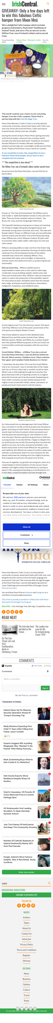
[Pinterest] (33, 906)
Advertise (26, 939)
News (26, 973)
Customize (25, 535)
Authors (26, 917)
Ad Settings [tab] (33, 485)
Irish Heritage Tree (19, 606)
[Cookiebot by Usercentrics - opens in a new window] (39, 477)
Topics (26, 923)
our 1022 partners (18, 497)
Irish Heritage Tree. (29, 119)
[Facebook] (19, 906)
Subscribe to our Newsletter (26, 895)
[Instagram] (28, 906)
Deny (26, 543)
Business (26, 979)
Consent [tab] (7, 485)
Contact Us (27, 933)
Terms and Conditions (26, 950)
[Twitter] (24, 906)
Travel (26, 995)
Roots (26, 1000)
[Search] (48, 3)
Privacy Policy (26, 944)
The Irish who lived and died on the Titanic (26, 629)
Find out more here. (9, 588)
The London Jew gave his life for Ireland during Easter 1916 (42, 630)
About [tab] (46, 485)
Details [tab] (20, 485)
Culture (26, 990)
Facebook (29, 592)
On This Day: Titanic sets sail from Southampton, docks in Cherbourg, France (9, 645)
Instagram (40, 592)
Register (26, 955)
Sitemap (26, 960)
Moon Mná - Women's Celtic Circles (29, 41)
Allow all (26, 527)
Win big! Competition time (39, 606)
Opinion (26, 984)
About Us (26, 928)
